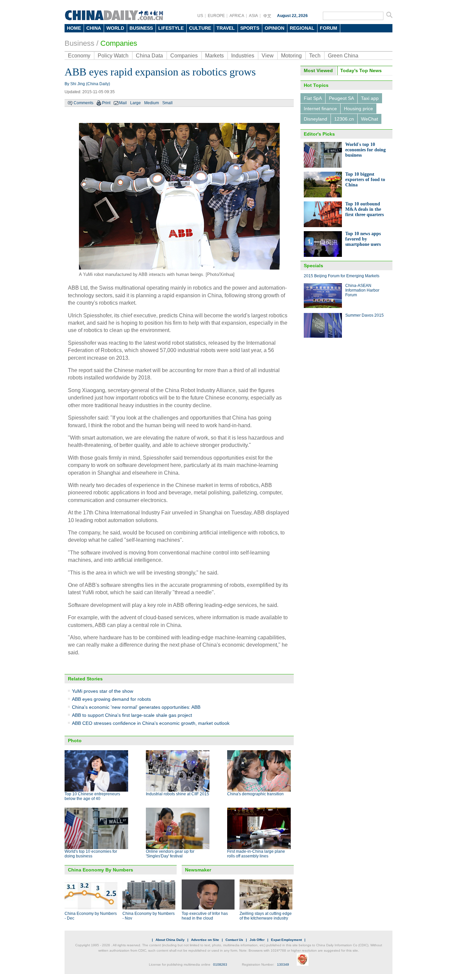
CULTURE (200, 28)
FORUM (328, 28)
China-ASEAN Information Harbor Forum (362, 290)
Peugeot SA (341, 98)
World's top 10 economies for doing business (91, 853)
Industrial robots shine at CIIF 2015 (177, 794)
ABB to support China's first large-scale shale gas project (132, 715)
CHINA (93, 28)
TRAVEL (225, 28)
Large (135, 103)
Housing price (358, 108)
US (200, 15)
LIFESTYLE (171, 28)
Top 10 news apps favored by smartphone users (363, 239)
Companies (118, 43)
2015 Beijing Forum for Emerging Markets (341, 276)
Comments (83, 103)
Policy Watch (113, 55)
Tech (315, 55)
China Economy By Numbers (100, 869)
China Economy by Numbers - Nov (148, 916)
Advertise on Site (205, 940)
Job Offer (257, 940)
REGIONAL (302, 28)
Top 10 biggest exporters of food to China (365, 179)
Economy (79, 55)
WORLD (115, 28)
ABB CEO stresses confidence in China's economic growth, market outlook (151, 723)
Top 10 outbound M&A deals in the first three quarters (364, 209)
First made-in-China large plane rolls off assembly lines (256, 853)
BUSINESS (141, 28)
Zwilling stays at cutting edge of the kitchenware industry (266, 916)
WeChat (369, 119)
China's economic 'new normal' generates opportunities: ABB (136, 707)
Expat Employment (286, 940)
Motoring (291, 55)
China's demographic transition (255, 794)
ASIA (253, 15)
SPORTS (249, 28)
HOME (74, 28)
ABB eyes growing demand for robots (111, 699)
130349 (283, 964)
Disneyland (315, 119)
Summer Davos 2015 (364, 315)
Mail (123, 103)
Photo (75, 740)
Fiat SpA (313, 98)
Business (79, 43)
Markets (214, 55)
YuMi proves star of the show (102, 691)
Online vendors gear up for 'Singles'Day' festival (170, 853)
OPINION (274, 28)
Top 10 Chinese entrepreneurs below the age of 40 (92, 796)
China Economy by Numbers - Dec (91, 916)
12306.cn (344, 119)
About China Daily (170, 940)
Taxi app (370, 98)
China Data (149, 55)
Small (167, 103)
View (268, 55)
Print (106, 103)
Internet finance (320, 108)
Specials (313, 265)
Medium (151, 103)
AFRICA (237, 15)
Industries (242, 55)
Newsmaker (198, 869)
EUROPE (216, 15)
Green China (343, 55)
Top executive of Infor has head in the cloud (205, 916)
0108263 (220, 964)
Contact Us (234, 940)
